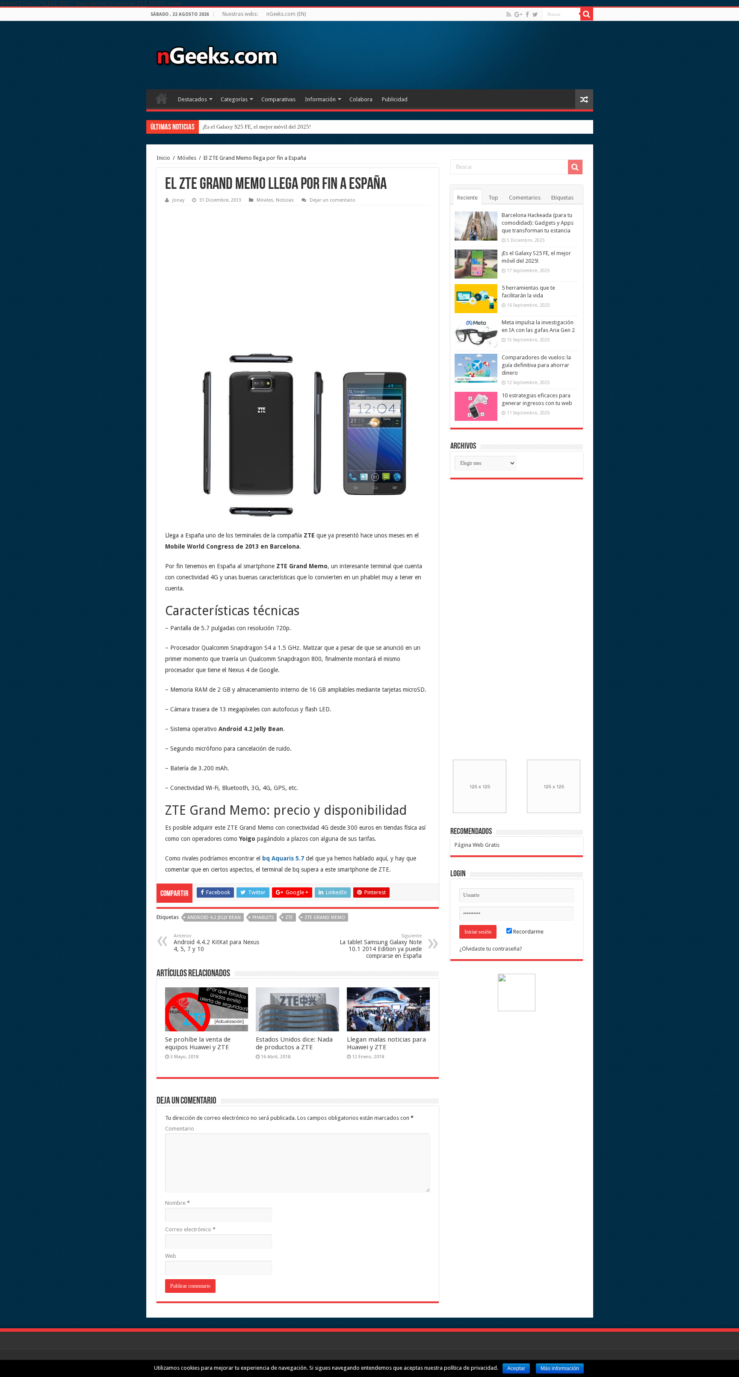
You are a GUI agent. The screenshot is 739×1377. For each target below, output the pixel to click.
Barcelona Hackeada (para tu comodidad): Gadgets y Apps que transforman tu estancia (537, 223)
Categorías (234, 99)
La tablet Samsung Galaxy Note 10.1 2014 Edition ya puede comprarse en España (381, 946)
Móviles (186, 158)
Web (170, 1256)
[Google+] (518, 14)
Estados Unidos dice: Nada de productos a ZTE (294, 1043)
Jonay (178, 200)
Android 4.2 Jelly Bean (214, 917)
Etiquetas (562, 197)
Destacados (192, 99)
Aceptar (516, 1368)
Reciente (467, 197)
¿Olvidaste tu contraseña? (490, 948)
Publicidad (395, 99)
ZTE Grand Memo (324, 917)
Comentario (179, 1128)
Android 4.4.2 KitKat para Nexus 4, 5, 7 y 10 (216, 942)
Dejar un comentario (332, 200)
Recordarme (528, 931)
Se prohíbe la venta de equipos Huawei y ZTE (198, 1043)
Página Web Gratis (477, 845)
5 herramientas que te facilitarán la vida (247, 126)
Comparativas (278, 99)
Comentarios (525, 197)
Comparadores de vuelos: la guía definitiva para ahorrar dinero (536, 365)
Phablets (263, 917)
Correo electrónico (190, 1229)
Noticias (285, 200)
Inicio (162, 98)
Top (493, 197)
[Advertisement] (229, 263)
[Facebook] (527, 14)
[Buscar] (586, 14)
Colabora (360, 99)
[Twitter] (535, 14)
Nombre (177, 1203)
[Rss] (508, 14)
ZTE (289, 917)
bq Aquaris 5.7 (283, 858)
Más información (560, 1368)
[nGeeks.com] (217, 53)
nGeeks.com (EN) (286, 14)
